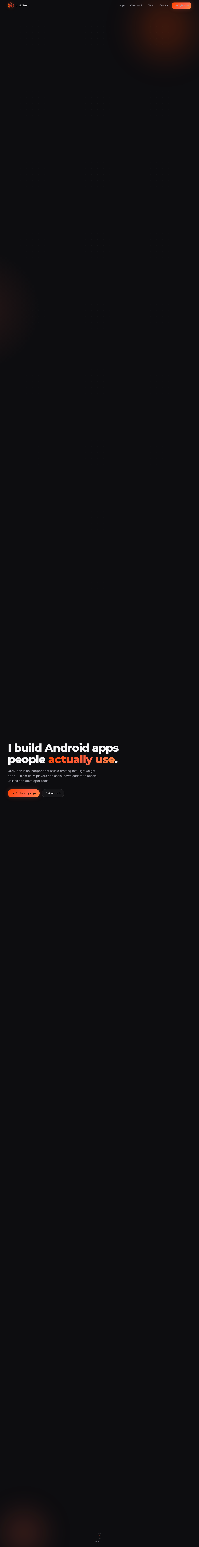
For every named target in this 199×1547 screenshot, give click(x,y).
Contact (164, 5)
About (151, 5)
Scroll (99, 1541)
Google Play (181, 5)
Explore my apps (26, 793)
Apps (122, 5)
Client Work (136, 5)
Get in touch (53, 793)
